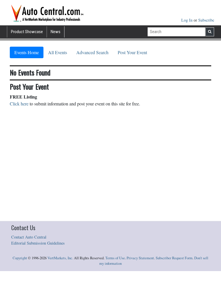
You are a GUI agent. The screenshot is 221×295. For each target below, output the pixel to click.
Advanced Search (92, 52)
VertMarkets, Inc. (60, 258)
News (55, 31)
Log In (187, 20)
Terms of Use (115, 258)
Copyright (20, 258)
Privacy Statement (140, 258)
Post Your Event (132, 52)
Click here (19, 104)
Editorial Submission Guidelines (38, 243)
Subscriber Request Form (174, 258)
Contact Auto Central (28, 237)
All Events (57, 52)
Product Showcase (27, 31)
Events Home (26, 52)
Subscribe (206, 20)
